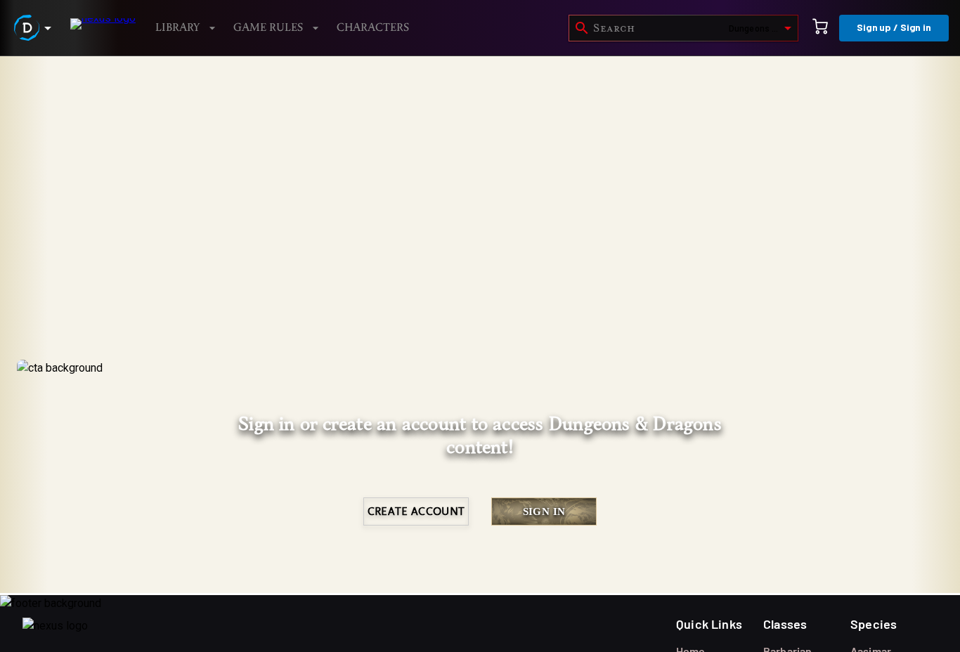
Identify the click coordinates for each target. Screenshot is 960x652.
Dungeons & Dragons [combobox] (762, 29)
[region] (480, 354)
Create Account (416, 511)
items (103, 91)
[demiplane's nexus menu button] (35, 28)
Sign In (544, 511)
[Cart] (820, 28)
